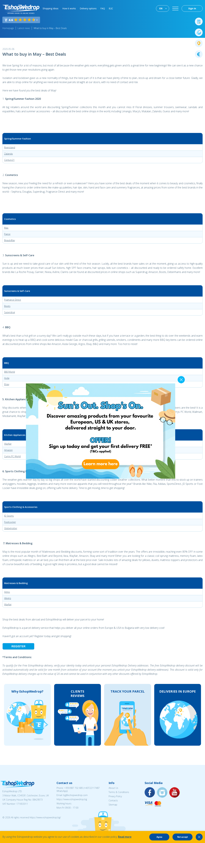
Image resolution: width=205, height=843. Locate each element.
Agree (159, 837)
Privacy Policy (115, 796)
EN (160, 8)
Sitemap (113, 804)
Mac (6, 227)
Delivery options (88, 8)
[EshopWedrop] (20, 9)
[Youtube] (174, 792)
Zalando (8, 153)
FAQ (102, 8)
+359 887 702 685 (73, 787)
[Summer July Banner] (6, 825)
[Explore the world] (199, 32)
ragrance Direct (13, 299)
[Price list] (199, 54)
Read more (124, 837)
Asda (6, 378)
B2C (111, 8)
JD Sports (9, 515)
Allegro (7, 598)
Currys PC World (12, 456)
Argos (7, 591)
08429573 (37, 799)
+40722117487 (92, 787)
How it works (69, 8)
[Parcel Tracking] (199, 43)
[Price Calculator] (199, 21)
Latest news (24, 28)
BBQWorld (9, 371)
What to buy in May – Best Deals (50, 28)
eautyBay (10, 240)
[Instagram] (162, 792)
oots (8, 306)
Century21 (9, 159)
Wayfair (8, 443)
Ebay (6, 384)
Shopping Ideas (50, 8)
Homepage (8, 28)
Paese (7, 234)
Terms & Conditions (119, 792)
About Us (113, 787)
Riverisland (9, 147)
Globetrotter (10, 528)
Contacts (113, 800)
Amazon (8, 450)
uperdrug (10, 312)
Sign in (192, 8)
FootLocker (10, 522)
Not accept (182, 837)
